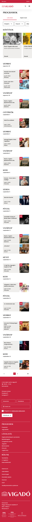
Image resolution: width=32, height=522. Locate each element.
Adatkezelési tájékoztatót (18, 411)
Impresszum (5, 468)
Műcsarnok (5, 508)
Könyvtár (4, 448)
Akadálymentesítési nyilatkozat (10, 485)
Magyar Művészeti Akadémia (10, 505)
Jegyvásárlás (5, 429)
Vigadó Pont (5, 450)
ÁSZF (3, 482)
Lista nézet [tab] (10, 17)
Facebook (5, 393)
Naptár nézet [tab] (23, 17)
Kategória (8, 24)
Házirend (4, 479)
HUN (28, 1)
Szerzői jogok (5, 474)
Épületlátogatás (6, 439)
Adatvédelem (5, 471)
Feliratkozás (7, 415)
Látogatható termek (7, 441)
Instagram (5, 395)
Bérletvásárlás (5, 446)
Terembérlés (5, 458)
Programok (5, 427)
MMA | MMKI (6, 506)
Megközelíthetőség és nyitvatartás (11, 437)
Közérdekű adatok (6, 477)
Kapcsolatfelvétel (6, 462)
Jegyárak (4, 443)
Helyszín (19, 24)
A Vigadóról (5, 460)
